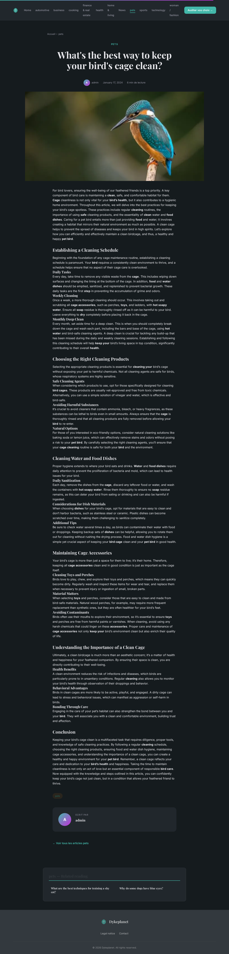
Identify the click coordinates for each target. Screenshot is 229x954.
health (99, 10)
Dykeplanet (118, 921)
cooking (74, 10)
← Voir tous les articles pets (71, 843)
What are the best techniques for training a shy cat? (80, 890)
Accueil (51, 34)
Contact (123, 933)
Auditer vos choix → (200, 10)
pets (132, 10)
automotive (42, 10)
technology (158, 10)
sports (143, 10)
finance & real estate (87, 10)
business (58, 10)
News (122, 10)
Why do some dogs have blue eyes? (141, 888)
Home (27, 10)
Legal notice (108, 933)
